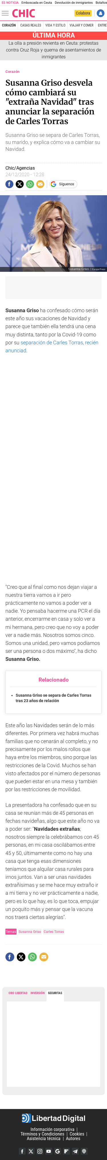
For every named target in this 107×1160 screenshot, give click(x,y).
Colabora (83, 13)
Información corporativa (52, 1129)
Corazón (9, 25)
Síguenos (66, 184)
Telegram (75, 1151)
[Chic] (23, 13)
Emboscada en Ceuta (36, 3)
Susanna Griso (30, 931)
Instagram (40, 1151)
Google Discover (57, 1151)
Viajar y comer (81, 25)
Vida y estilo (55, 25)
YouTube (48, 1151)
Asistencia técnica (43, 1138)
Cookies (77, 1134)
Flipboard (66, 1151)
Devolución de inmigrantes (74, 3)
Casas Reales (30, 25)
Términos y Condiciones (42, 1134)
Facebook (22, 1151)
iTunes (84, 1151)
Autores (73, 1138)
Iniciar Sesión (100, 13)
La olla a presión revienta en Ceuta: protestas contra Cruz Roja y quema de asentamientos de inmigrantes (53, 49)
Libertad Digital (53, 1118)
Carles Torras (54, 931)
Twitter (31, 1151)
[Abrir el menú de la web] (6, 13)
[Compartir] (9, 184)
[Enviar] (30, 184)
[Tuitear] (20, 184)
